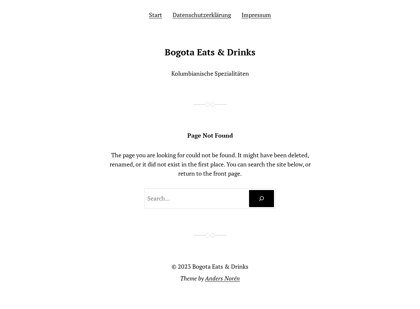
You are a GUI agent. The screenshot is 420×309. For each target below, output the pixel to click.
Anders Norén (222, 278)
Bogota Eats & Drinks (210, 52)
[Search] (261, 198)
